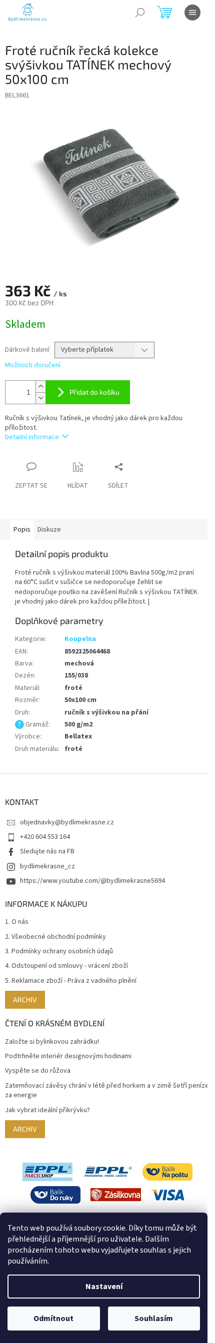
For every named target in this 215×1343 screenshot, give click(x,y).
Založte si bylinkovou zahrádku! (52, 1042)
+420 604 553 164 (45, 837)
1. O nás (16, 922)
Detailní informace (32, 437)
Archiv (25, 999)
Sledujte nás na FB (47, 851)
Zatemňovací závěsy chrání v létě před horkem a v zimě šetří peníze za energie (107, 1090)
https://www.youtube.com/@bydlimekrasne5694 (92, 881)
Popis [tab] (22, 530)
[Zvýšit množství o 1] (41, 386)
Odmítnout (54, 1318)
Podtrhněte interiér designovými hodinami (68, 1056)
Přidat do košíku (95, 392)
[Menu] (192, 12)
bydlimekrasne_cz (47, 866)
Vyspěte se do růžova (37, 1071)
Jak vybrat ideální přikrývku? (47, 1110)
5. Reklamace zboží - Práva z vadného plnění (70, 981)
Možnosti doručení (32, 365)
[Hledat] (140, 12)
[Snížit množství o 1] (41, 398)
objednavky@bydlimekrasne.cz (67, 822)
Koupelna (80, 639)
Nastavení (104, 1286)
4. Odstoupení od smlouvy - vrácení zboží (66, 966)
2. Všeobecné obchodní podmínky (55, 937)
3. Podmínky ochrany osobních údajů (59, 951)
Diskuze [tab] (49, 530)
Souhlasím (153, 1318)
